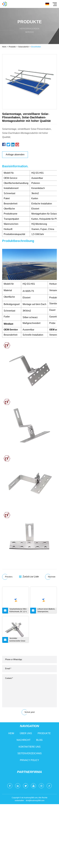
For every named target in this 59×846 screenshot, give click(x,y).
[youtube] (33, 785)
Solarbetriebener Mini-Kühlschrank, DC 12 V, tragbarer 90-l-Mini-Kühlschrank (18, 610)
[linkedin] (17, 785)
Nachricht (24, 740)
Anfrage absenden (15, 154)
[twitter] (25, 785)
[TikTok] (49, 785)
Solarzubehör (23, 47)
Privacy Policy (29, 760)
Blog (39, 740)
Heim (4, 47)
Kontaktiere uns (30, 747)
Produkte (12, 47)
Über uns (26, 733)
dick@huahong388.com (35, 801)
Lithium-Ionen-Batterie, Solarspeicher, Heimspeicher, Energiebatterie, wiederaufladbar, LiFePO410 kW (46, 610)
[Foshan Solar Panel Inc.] (4, 4)
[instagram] (41, 785)
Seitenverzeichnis (29, 753)
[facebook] (9, 785)
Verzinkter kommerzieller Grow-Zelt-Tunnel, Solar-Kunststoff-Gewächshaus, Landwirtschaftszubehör (18, 640)
